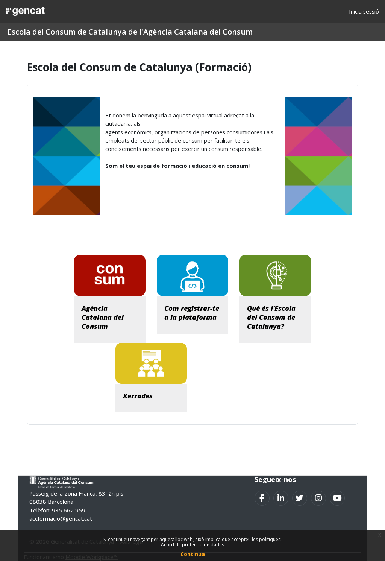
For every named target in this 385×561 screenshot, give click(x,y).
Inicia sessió (364, 11)
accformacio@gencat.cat (60, 518)
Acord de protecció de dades (192, 544)
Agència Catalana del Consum (103, 317)
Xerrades (138, 395)
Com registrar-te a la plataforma (191, 313)
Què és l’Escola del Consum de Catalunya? (271, 317)
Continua (192, 554)
